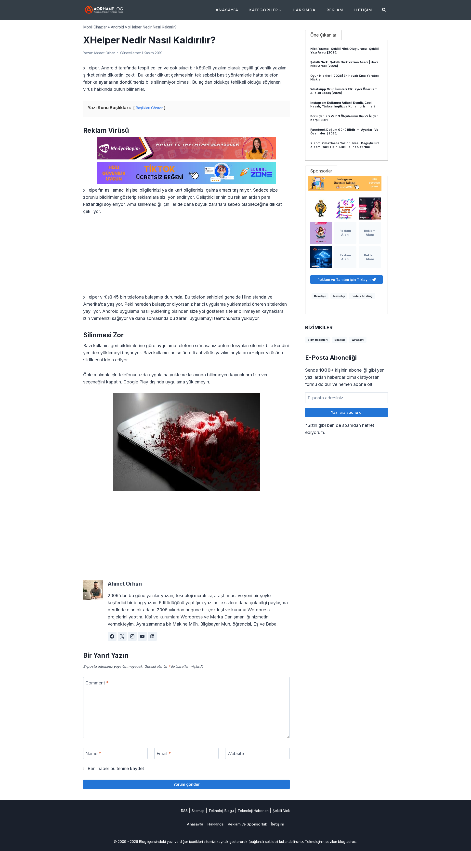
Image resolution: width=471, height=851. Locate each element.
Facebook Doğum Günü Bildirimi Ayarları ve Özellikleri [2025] (344, 131)
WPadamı (358, 339)
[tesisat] (321, 208)
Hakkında (215, 824)
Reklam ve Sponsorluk (247, 824)
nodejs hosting (362, 296)
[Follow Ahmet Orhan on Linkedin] (152, 636)
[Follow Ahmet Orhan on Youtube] (142, 636)
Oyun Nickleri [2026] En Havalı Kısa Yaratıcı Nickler (344, 77)
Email (164, 753)
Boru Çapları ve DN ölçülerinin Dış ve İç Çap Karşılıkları (344, 118)
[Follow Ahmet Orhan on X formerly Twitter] (122, 636)
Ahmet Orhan (104, 53)
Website (235, 753)
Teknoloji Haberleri (253, 811)
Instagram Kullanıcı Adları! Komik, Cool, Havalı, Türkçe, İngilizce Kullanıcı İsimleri (342, 104)
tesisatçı (339, 296)
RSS (184, 811)
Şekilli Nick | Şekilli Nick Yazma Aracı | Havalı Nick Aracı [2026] (345, 64)
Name (93, 753)
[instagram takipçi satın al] (345, 208)
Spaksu (339, 339)
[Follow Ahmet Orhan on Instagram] (132, 636)
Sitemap (198, 811)
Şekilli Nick (281, 811)
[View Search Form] (384, 10)
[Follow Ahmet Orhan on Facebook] (112, 636)
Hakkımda (304, 10)
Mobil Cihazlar (95, 27)
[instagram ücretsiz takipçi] (346, 183)
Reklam (335, 10)
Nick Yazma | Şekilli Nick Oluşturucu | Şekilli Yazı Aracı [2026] (344, 50)
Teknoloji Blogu (221, 811)
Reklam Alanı (345, 232)
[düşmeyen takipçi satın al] (370, 208)
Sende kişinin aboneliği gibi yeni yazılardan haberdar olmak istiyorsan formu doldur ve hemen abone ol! (345, 377)
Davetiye (320, 296)
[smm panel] (186, 148)
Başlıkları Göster (149, 108)
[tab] (323, 35)
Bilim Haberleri (317, 339)
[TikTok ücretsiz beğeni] (186, 173)
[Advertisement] (186, 257)
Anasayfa (227, 10)
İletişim (363, 10)
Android (117, 27)
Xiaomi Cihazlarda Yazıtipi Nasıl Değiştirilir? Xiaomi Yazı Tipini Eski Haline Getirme (344, 145)
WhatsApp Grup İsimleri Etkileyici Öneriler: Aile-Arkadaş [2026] (343, 91)
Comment (97, 682)
